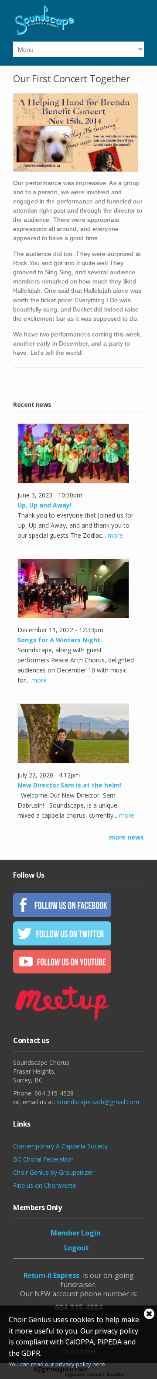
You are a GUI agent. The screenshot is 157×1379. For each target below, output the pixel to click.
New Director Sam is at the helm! (69, 785)
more (115, 535)
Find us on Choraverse (44, 1185)
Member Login (76, 1233)
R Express (51, 1275)
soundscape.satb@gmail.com (98, 1102)
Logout (76, 1248)
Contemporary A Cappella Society (60, 1146)
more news (126, 837)
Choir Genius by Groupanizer (53, 1172)
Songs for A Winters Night (58, 640)
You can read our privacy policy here (57, 1364)
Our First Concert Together (71, 78)
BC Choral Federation (43, 1159)
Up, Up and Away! (44, 505)
